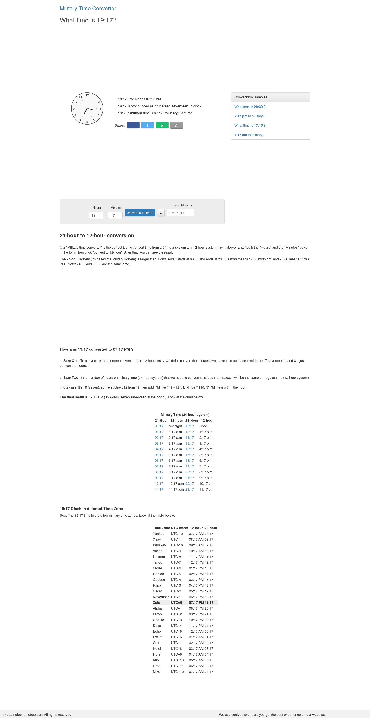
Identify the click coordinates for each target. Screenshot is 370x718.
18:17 (189, 460)
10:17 (159, 483)
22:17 (189, 483)
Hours (97, 207)
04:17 (159, 449)
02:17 (159, 437)
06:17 (159, 460)
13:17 (189, 431)
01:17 (159, 431)
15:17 (189, 443)
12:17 (189, 425)
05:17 (159, 454)
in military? (249, 115)
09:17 (159, 477)
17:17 (189, 454)
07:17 (159, 466)
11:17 (159, 489)
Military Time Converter (88, 8)
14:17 (189, 437)
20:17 (189, 471)
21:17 (189, 477)
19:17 (189, 466)
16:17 (189, 449)
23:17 (189, 489)
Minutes (116, 207)
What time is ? (250, 106)
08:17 (159, 471)
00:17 (159, 425)
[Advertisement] (142, 58)
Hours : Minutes (181, 205)
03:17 (159, 443)
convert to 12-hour (139, 213)
